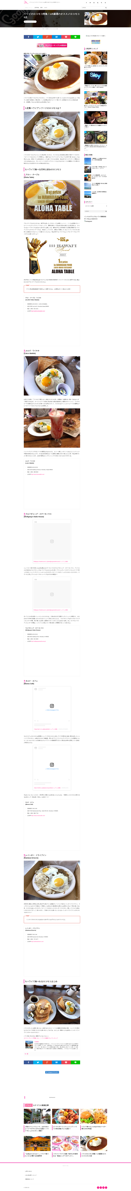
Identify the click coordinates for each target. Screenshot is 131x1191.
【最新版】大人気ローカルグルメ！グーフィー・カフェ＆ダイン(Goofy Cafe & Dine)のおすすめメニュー (95, 147)
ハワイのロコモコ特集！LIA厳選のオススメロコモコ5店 (93, 1155)
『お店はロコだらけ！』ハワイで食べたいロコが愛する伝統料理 (37, 1155)
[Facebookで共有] (28, 37)
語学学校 (37, 7)
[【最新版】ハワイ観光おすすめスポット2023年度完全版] (87, 161)
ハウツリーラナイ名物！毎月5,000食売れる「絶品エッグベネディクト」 (65, 1155)
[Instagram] (27, 1054)
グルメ (33, 21)
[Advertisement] (37, 1085)
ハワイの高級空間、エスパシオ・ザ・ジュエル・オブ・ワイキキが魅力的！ (99, 177)
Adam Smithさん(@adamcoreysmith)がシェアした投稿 (47, 787)
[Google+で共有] (47, 37)
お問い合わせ (28, 1171)
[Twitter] (25, 1054)
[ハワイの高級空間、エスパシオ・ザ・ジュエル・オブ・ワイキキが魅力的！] (87, 177)
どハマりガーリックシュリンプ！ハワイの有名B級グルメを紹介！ (65, 1127)
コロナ (45, 7)
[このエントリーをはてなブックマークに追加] (56, 37)
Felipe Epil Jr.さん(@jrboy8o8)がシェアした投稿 (45, 729)
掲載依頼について (29, 1179)
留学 (41, 7)
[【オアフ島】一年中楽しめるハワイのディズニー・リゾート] (87, 169)
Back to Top (65, 1165)
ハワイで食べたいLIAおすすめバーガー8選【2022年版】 (93, 1127)
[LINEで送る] (75, 37)
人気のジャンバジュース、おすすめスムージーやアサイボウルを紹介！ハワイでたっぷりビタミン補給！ (37, 1129)
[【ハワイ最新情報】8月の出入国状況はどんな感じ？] (87, 186)
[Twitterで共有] (38, 37)
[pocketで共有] (66, 37)
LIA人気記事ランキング (30, 1175)
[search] (106, 8)
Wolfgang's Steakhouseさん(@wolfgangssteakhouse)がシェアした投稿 (51, 561)
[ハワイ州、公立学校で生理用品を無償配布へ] (87, 194)
